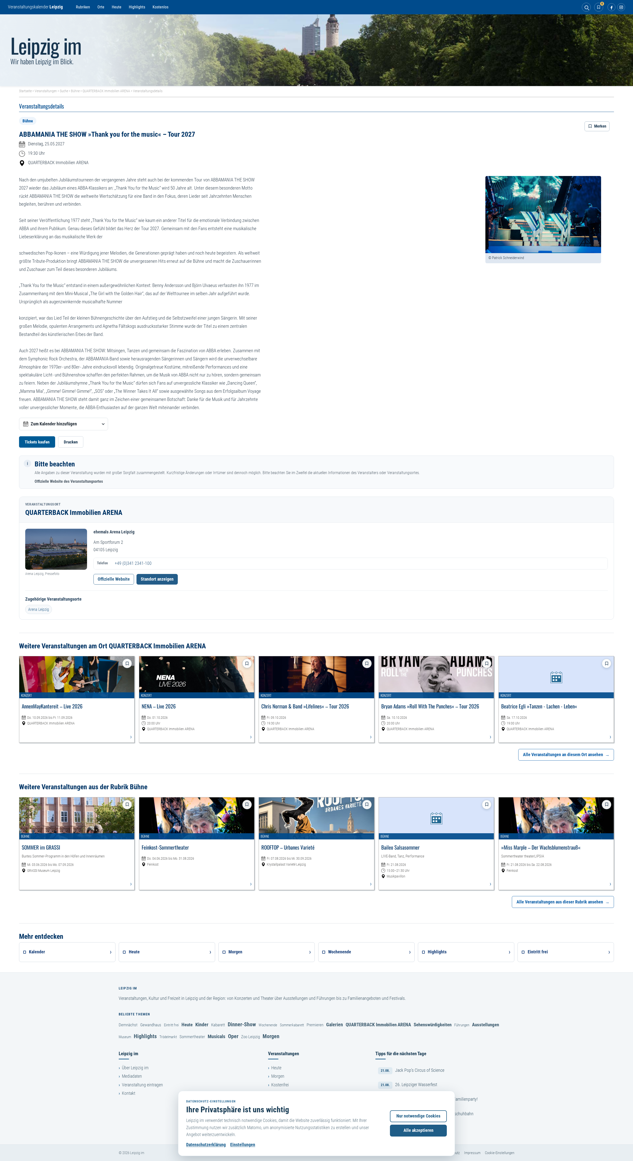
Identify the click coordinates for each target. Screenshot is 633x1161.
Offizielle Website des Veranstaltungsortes (69, 481)
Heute (116, 7)
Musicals (216, 1036)
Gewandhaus (150, 1024)
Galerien (334, 1025)
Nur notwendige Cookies (418, 1116)
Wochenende (268, 1025)
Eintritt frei (171, 1025)
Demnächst (128, 1024)
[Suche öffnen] (586, 7)
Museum (125, 1037)
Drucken (71, 441)
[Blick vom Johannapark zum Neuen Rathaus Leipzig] (316, 50)
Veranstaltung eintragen (142, 1084)
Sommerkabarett (292, 1025)
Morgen (271, 1036)
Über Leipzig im (135, 1067)
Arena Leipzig (38, 609)
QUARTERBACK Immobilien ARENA (106, 91)
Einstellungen (242, 1144)
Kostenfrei (280, 1084)
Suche (64, 91)
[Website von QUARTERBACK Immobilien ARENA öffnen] (56, 549)
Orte (100, 7)
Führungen (461, 1025)
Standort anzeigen (157, 579)
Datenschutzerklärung (206, 1144)
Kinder (201, 1025)
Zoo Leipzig (250, 1036)
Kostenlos (160, 7)
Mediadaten (132, 1076)
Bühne (75, 91)
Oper (233, 1036)
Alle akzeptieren (418, 1130)
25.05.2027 (55, 143)
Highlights (137, 7)
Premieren (315, 1024)
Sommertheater (192, 1036)
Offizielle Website (114, 579)
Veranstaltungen (46, 91)
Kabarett (218, 1024)
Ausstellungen (485, 1025)
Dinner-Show (242, 1024)
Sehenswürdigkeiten (433, 1025)
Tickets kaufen (37, 441)
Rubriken (83, 7)
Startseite (25, 91)
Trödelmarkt (168, 1037)
